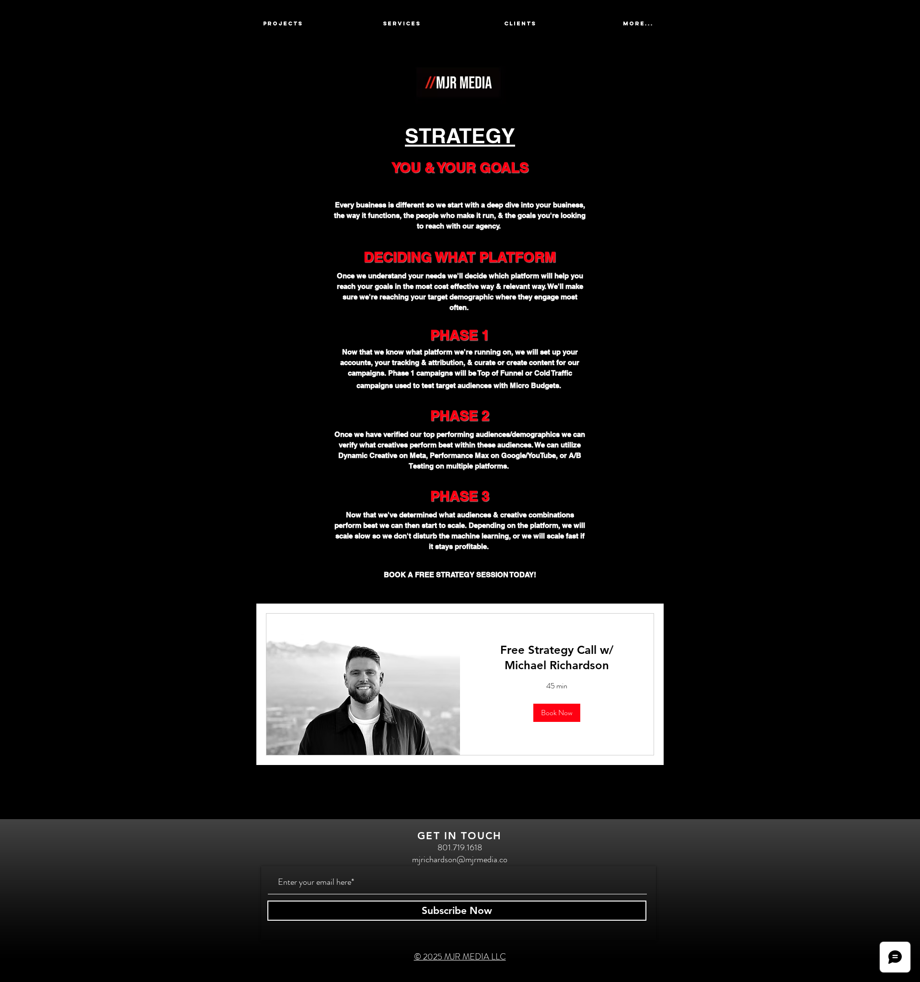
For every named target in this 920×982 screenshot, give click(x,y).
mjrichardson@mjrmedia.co (459, 859)
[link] (557, 657)
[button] (557, 712)
